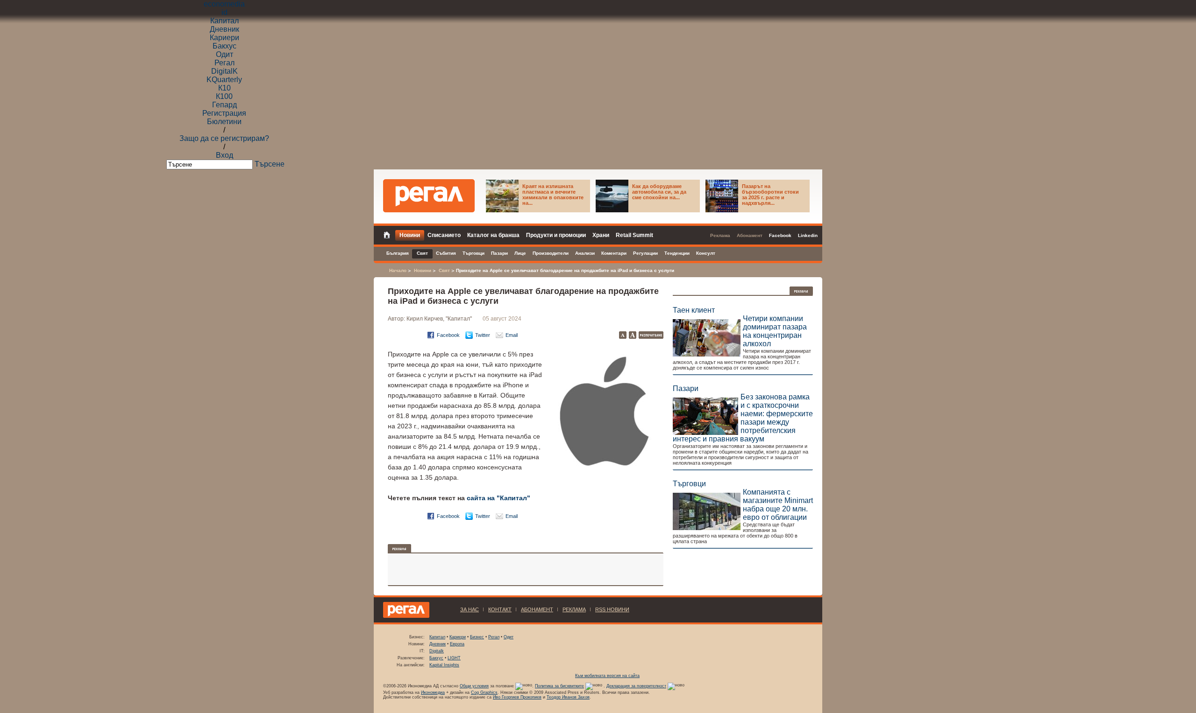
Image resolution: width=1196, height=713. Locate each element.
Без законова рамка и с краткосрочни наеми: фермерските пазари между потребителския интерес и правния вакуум (743, 418)
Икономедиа (433, 692)
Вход (224, 155)
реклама (574, 609)
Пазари (685, 388)
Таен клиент (694, 310)
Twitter (482, 335)
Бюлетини (224, 122)
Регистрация (224, 113)
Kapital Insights (444, 665)
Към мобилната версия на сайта (607, 675)
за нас (469, 609)
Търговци (689, 484)
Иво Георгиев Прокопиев (517, 697)
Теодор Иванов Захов (568, 697)
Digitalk (436, 651)
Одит (224, 54)
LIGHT (454, 658)
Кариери (224, 38)
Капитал (224, 21)
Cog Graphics (484, 692)
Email (511, 335)
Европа (457, 644)
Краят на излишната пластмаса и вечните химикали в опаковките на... (553, 194)
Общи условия (474, 686)
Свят (444, 270)
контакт (500, 609)
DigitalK (224, 71)
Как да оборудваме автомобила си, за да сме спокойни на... (659, 191)
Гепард (224, 105)
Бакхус (224, 46)
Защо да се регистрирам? (224, 138)
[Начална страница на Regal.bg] (389, 234)
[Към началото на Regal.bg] (429, 195)
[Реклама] (801, 291)
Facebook (448, 335)
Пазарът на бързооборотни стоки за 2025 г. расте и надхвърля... (770, 194)
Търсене (270, 164)
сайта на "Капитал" (498, 498)
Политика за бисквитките (559, 686)
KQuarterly (224, 80)
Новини (422, 270)
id (224, 12)
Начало (397, 270)
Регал (224, 63)
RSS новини (612, 609)
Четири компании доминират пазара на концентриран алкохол (775, 331)
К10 (224, 88)
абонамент (537, 609)
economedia (224, 4)
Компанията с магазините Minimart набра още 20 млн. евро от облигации (778, 504)
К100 (224, 96)
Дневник (224, 29)
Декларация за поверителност (636, 686)
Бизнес (477, 637)
